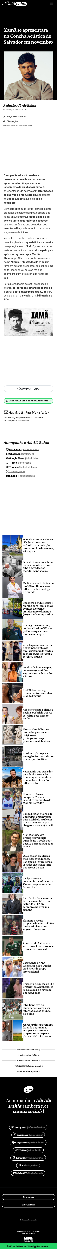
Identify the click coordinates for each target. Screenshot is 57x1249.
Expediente (28, 1197)
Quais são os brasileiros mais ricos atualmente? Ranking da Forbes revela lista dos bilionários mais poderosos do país (37, 861)
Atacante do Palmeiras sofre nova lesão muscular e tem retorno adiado (38, 946)
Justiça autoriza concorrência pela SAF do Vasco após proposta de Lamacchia (38, 883)
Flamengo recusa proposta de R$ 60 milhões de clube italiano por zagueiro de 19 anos (38, 925)
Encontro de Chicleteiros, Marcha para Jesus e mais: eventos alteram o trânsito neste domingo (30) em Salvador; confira (38, 608)
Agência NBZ (28, 1240)
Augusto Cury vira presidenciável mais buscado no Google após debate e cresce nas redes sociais (38, 840)
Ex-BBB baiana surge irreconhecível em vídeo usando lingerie (37, 693)
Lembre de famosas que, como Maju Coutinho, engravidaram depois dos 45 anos (38, 672)
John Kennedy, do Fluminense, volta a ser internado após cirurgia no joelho (37, 1009)
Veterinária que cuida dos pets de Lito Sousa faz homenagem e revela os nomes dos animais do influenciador (37, 777)
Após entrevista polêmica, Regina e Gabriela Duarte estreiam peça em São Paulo (38, 714)
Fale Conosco (28, 1204)
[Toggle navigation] (51, 3)
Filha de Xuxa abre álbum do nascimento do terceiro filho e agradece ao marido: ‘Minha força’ (38, 566)
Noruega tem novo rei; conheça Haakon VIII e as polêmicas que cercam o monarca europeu (37, 630)
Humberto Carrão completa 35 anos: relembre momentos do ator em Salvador (37, 798)
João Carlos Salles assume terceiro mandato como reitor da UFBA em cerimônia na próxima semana (38, 903)
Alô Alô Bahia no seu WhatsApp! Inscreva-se (28, 1246)
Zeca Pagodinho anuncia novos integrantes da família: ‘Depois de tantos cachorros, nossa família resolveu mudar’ (38, 650)
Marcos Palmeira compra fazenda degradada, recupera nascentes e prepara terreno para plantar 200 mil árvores (38, 1030)
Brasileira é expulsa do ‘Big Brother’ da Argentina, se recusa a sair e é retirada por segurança (38, 988)
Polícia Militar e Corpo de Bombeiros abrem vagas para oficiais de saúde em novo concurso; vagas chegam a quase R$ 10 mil (38, 819)
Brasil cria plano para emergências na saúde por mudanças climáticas (38, 756)
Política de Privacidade (28, 1220)
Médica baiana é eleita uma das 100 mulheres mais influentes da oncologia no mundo (38, 587)
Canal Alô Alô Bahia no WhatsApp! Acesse (28, 401)
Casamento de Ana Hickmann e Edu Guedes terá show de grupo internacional (37, 967)
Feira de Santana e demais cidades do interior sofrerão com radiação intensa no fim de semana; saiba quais (38, 545)
